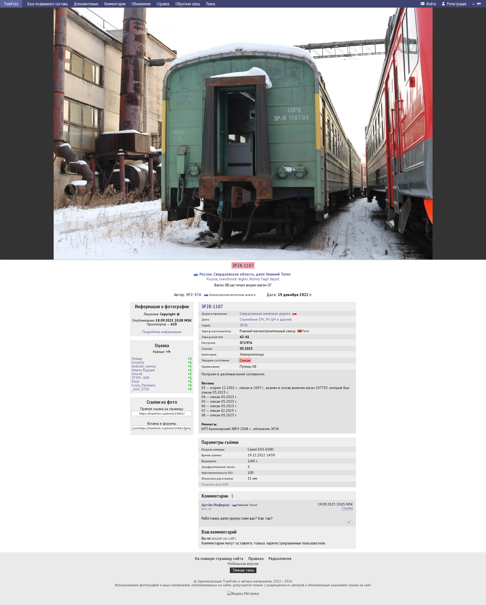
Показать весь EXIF (214, 484)
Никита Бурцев (143, 370)
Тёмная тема (243, 570)
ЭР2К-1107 (212, 306)
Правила (256, 558)
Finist (135, 381)
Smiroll (137, 374)
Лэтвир (137, 358)
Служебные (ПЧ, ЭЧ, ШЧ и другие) (266, 319)
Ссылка (347, 508)
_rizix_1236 (140, 389)
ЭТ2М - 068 (140, 377)
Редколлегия (280, 558)
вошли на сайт (224, 538)
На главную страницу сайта (219, 558)
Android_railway (144, 366)
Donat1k (138, 362)
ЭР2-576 (193, 294)
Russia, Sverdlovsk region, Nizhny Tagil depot (243, 279)
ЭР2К (244, 325)
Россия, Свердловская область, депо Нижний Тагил (245, 274)
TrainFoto (11, 4)
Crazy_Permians (143, 385)
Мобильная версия (243, 563)
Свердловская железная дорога (265, 313)
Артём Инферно (215, 504)
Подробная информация (161, 331)
